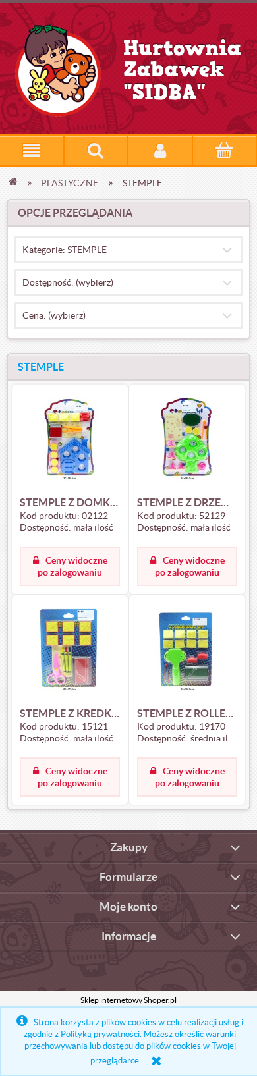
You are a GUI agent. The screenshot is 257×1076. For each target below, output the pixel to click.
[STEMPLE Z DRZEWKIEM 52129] (187, 439)
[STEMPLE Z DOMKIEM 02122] (70, 439)
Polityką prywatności (100, 1034)
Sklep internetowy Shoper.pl (128, 1000)
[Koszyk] (224, 151)
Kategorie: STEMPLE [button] (64, 249)
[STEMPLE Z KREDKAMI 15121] (70, 650)
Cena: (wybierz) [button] (54, 315)
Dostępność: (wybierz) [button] (67, 282)
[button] (31, 150)
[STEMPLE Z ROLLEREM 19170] (187, 650)
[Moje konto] (160, 150)
